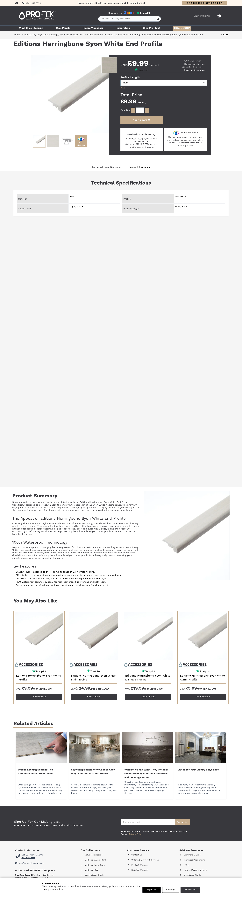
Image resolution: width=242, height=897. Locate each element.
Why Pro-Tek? (151, 28)
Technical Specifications (106, 167)
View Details (39, 697)
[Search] (158, 19)
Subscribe (182, 822)
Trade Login (182, 28)
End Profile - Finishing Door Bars (133, 35)
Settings (170, 890)
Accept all (190, 890)
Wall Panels (63, 28)
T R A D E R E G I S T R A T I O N (205, 3)
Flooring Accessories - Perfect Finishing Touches (86, 35)
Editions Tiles (91, 870)
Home (16, 35)
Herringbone (96, 502)
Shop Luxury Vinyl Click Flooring (40, 35)
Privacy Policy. (136, 834)
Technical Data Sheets (194, 860)
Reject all (151, 890)
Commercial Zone (192, 855)
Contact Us (136, 855)
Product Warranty (139, 865)
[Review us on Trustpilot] (143, 13)
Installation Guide (192, 875)
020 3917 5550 (143, 144)
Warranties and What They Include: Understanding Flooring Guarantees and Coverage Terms (146, 774)
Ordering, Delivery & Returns (145, 860)
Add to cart (140, 120)
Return (224, 35)
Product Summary (139, 167)
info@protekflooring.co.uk (141, 147)
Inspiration (123, 28)
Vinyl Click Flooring (31, 28)
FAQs (186, 865)
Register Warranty (139, 870)
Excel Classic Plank (93, 875)
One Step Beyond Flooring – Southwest (34, 875)
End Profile (123, 502)
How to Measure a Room (195, 870)
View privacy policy (52, 889)
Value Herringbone (93, 855)
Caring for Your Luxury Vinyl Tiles (198, 770)
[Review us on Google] (129, 13)
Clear (122, 88)
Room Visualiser (93, 28)
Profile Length (130, 77)
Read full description (194, 70)
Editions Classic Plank (95, 860)
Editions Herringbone (94, 865)
